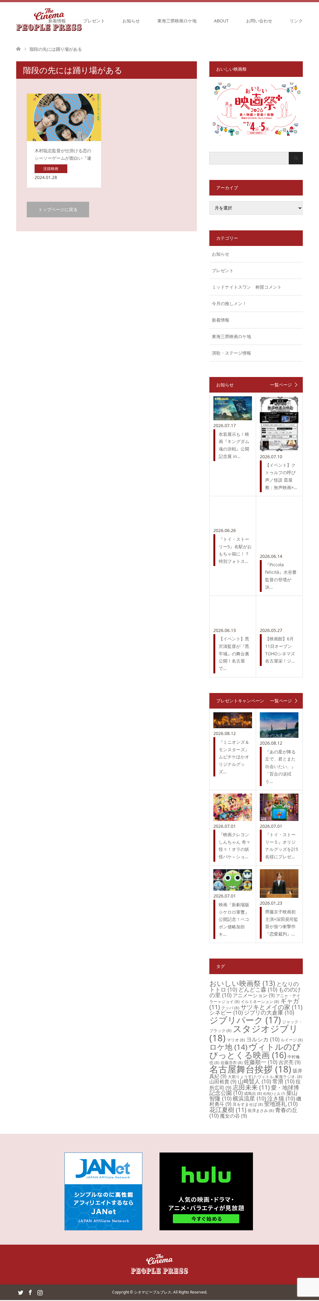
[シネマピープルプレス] (159, 1273)
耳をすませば (248, 1104)
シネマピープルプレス (152, 1292)
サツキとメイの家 (271, 1007)
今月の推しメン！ (229, 303)
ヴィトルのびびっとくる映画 (255, 1051)
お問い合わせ (259, 21)
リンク (296, 21)
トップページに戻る (58, 209)
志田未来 (251, 1087)
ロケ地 (228, 1047)
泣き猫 (281, 1098)
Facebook (30, 1292)
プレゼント (94, 21)
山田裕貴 (222, 1081)
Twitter (20, 1292)
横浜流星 (249, 1098)
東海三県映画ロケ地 (177, 21)
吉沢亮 (290, 1062)
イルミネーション (260, 1001)
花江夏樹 (227, 1109)
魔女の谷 (233, 1115)
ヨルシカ (262, 1039)
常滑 (283, 1081)
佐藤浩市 (232, 1062)
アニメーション (254, 995)
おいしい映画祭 (242, 983)
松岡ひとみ (274, 1093)
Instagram (40, 1292)
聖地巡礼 (281, 1103)
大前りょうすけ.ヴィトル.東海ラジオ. (265, 1076)
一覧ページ (281, 385)
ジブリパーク (245, 1020)
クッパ (230, 1008)
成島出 (253, 1093)
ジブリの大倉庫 (269, 1012)
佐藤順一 (260, 1062)
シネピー (226, 1012)
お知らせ (131, 21)
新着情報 (57, 21)
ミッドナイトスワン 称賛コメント (247, 287)
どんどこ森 (257, 989)
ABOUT (221, 21)
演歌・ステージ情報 (231, 353)
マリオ (236, 1040)
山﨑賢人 (254, 1081)
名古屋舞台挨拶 (250, 1069)
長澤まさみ (261, 1110)
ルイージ (292, 1040)
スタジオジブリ (253, 1033)
